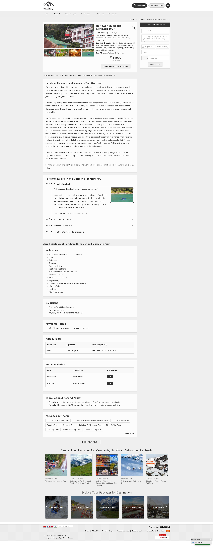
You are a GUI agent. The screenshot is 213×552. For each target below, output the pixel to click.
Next (166, 470)
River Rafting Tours (114, 425)
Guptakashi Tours (118, 507)
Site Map (160, 531)
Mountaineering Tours (72, 429)
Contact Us (112, 14)
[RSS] (168, 531)
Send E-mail (198, 542)
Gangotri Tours (144, 507)
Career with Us (123, 531)
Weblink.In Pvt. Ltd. (67, 538)
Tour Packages (70, 14)
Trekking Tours (53, 429)
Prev (46, 470)
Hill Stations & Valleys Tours (58, 421)
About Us (57, 14)
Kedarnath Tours (92, 507)
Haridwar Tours (67, 507)
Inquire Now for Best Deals (115, 66)
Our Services (85, 14)
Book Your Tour (89, 442)
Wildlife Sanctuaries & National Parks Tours (90, 421)
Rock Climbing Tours (93, 429)
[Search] (168, 5)
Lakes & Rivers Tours (120, 421)
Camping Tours (53, 425)
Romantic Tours (69, 425)
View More (129, 433)
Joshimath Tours (169, 507)
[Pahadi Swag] (48, 5)
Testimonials (99, 14)
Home (47, 14)
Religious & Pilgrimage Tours (91, 425)
